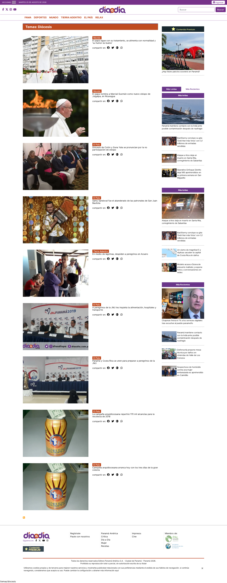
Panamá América (109, 533)
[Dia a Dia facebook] (3, 9)
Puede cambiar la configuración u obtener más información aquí (91, 570)
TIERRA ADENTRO (71, 17)
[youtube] (43, 540)
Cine (134, 536)
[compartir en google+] (117, 47)
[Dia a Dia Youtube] (14, 9)
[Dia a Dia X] (7, 9)
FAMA (28, 17)
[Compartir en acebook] (108, 47)
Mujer (104, 543)
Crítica (104, 536)
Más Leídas (171, 89)
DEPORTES (40, 17)
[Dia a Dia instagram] (11, 9)
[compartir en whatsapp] (121, 47)
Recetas (105, 546)
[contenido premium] (33, 548)
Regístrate (75, 533)
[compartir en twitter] (113, 47)
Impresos (136, 533)
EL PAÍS (88, 17)
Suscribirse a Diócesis (24, 518)
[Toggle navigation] (14, 2)
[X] (40, 540)
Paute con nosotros (80, 536)
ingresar (220, 2)
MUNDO (53, 17)
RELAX (99, 17)
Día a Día (105, 539)
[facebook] (36, 540)
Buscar (220, 9)
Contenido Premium (185, 29)
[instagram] (47, 540)
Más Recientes (193, 89)
